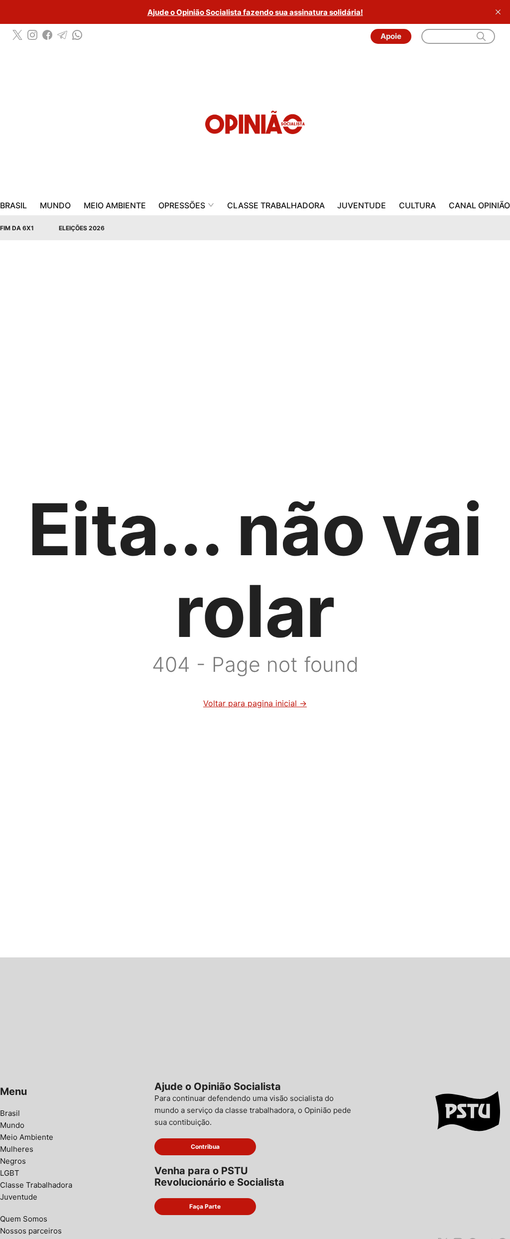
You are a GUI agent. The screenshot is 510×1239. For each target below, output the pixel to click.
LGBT (9, 1173)
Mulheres (16, 1149)
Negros (13, 1161)
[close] (498, 12)
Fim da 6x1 (17, 228)
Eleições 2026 (82, 228)
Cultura (417, 205)
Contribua (205, 1146)
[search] (481, 36)
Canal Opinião (479, 205)
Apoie (391, 36)
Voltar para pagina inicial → (255, 703)
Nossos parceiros (31, 1231)
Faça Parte (205, 1206)
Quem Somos (23, 1219)
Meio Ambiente (115, 205)
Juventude (361, 205)
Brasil (13, 205)
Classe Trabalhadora (276, 205)
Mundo (55, 205)
